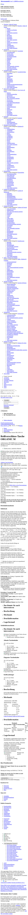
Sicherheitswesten (11, 197)
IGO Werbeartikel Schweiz (13, 847)
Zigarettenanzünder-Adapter (14, 331)
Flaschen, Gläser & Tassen (10, 24)
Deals (2, 423)
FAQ (5, 387)
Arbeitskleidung (11, 129)
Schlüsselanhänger (11, 106)
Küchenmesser (10, 355)
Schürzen (6, 820)
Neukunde (6, 406)
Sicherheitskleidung (11, 154)
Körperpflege (7, 171)
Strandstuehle (10, 231)
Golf (8, 217)
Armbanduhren (10, 132)
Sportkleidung (10, 158)
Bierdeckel (9, 263)
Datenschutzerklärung (9, 864)
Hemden (9, 139)
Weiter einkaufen (8, 420)
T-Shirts (9, 164)
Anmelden (6, 400)
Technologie (7, 312)
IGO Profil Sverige (11, 853)
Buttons (9, 93)
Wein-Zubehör (10, 371)
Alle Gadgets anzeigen (12, 324)
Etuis (8, 74)
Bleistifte (9, 242)
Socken (8, 155)
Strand (8, 229)
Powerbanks (10, 337)
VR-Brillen (9, 323)
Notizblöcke (10, 80)
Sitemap (6, 868)
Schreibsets (9, 253)
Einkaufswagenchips (12, 94)
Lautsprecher (10, 336)
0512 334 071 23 (5, 425)
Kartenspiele (10, 101)
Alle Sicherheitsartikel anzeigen (14, 199)
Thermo (9, 44)
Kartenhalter (10, 76)
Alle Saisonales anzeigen (13, 66)
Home (5, 428)
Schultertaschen (11, 308)
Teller (8, 366)
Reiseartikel (10, 302)
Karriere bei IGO (8, 788)
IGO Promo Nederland (12, 860)
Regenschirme (10, 220)
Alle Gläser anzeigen (12, 39)
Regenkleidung (10, 151)
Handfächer (10, 137)
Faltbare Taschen (11, 290)
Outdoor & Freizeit (8, 206)
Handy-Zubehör (11, 326)
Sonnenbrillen (10, 157)
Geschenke (6, 49)
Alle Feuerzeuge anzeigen (13, 98)
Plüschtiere (9, 105)
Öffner (8, 361)
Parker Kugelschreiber (12, 249)
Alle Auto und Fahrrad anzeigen (15, 211)
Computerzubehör (11, 315)
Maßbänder (9, 195)
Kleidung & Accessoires (10, 125)
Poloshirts (9, 150)
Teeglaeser (9, 37)
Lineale (8, 77)
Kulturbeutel (10, 181)
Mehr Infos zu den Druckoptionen (18, 485)
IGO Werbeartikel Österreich (10, 843)
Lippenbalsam (10, 182)
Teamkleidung (10, 165)
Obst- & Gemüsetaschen (13, 298)
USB (8, 338)
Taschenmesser (10, 201)
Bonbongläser (10, 271)
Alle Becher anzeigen (12, 32)
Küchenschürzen (11, 364)
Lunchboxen (10, 357)
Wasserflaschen (10, 46)
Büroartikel (9, 73)
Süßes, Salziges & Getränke (10, 257)
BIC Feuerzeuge (11, 97)
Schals (8, 153)
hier (26, 911)
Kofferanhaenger (11, 303)
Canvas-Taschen (11, 285)
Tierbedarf (9, 235)
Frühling (9, 59)
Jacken (8, 141)
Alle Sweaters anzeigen (12, 162)
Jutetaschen (9, 292)
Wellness (9, 186)
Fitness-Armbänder (11, 322)
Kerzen (8, 351)
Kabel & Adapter (11, 329)
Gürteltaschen (10, 291)
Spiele (8, 108)
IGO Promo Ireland (11, 845)
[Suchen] (16, 390)
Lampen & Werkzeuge (9, 189)
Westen (8, 168)
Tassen (8, 41)
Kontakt (6, 799)
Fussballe (9, 227)
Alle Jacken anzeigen (12, 144)
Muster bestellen (5, 579)
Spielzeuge (9, 109)
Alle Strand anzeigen (12, 234)
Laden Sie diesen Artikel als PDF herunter (14, 716)
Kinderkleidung (11, 147)
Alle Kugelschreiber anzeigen (14, 252)
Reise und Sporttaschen (12, 301)
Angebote (6, 377)
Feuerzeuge (10, 95)
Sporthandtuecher (11, 348)
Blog (5, 386)
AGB (5, 863)
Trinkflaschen (10, 45)
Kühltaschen (10, 295)
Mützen (9, 148)
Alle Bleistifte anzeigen (12, 246)
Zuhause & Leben (8, 341)
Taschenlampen (10, 200)
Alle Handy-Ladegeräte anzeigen (15, 333)
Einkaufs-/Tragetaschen (12, 288)
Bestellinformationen (9, 797)
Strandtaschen (10, 309)
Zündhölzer (10, 113)
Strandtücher (10, 232)
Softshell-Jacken (11, 143)
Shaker (8, 31)
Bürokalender (10, 119)
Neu (5, 383)
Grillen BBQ (10, 218)
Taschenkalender (11, 122)
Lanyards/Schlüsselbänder (13, 102)
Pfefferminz (10, 274)
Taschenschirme (11, 222)
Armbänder (9, 130)
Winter (8, 65)
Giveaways (9, 100)
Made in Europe (8, 384)
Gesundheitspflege (11, 178)
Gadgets (9, 319)
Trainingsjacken (11, 167)
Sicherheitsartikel (11, 196)
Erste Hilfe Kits (10, 175)
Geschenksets (10, 55)
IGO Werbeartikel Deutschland (14, 859)
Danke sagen (10, 53)
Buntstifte (9, 243)
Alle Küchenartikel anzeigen (14, 362)
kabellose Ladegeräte (12, 330)
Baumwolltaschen (11, 284)
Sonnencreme (10, 183)
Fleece (8, 133)
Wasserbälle (10, 236)
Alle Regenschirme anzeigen (14, 224)
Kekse (8, 269)
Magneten (9, 365)
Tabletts (9, 266)
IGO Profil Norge (11, 857)
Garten (8, 215)
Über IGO (6, 785)
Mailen (21, 425)
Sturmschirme (10, 221)
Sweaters (9, 160)
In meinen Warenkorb (6, 578)
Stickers (9, 111)
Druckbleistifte (10, 245)
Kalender (6, 116)
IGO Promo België (11, 850)
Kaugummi (9, 273)
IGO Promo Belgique (12, 852)
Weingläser (9, 38)
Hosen (8, 140)
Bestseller (6, 382)
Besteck (9, 354)
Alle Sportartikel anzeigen (13, 228)
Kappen (9, 146)
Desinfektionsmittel (11, 174)
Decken (9, 344)
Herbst (8, 60)
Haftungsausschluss (8, 865)
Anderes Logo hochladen (7, 462)
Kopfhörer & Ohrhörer (12, 334)
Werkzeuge (9, 203)
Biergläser (9, 35)
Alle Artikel (6, 373)
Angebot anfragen (5, 586)
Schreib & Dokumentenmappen (14, 84)
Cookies (6, 867)
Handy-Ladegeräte (11, 327)
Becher (8, 28)
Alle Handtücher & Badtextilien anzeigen (17, 350)
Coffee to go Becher (12, 30)
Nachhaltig (6, 379)
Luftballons (9, 104)
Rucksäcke (9, 306)
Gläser (8, 34)
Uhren (8, 368)
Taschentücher (10, 185)
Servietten (9, 264)
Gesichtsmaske (10, 176)
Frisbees (9, 214)
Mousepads (9, 79)
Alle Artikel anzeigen (12, 48)
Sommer (9, 63)
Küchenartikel (10, 352)
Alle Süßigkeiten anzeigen (13, 277)
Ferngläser (9, 213)
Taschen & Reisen (8, 281)
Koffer (8, 294)
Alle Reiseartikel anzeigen (13, 305)
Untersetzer (9, 369)
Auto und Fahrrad (11, 208)
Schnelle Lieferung (11, 67)
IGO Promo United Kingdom (14, 849)
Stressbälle (9, 112)
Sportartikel (10, 225)
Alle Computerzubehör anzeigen (15, 317)
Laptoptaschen (10, 296)
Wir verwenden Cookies (7, 913)
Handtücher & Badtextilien (13, 345)
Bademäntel (10, 347)
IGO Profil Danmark (12, 854)
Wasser (8, 278)
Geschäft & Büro (8, 70)
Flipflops (9, 134)
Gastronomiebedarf (11, 262)
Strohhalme (9, 359)
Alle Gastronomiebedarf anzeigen (15, 267)
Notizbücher (10, 81)
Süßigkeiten (10, 270)
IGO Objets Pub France (13, 856)
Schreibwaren (7, 239)
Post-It (8, 83)
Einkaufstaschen (8, 824)
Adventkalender (11, 52)
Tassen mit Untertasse (12, 42)
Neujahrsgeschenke (11, 56)
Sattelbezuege (10, 210)
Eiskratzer (9, 193)
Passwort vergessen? (9, 405)
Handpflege (10, 179)
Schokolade (10, 276)
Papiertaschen (10, 299)
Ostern (8, 62)
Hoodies (9, 161)
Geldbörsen (10, 136)
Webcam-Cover (11, 316)
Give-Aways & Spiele (9, 88)
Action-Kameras (11, 320)
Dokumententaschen (12, 287)
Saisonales (9, 58)
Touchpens (9, 250)
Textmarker (9, 255)
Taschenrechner (11, 86)
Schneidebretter (10, 358)
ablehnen (18, 905)
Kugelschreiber (10, 248)
